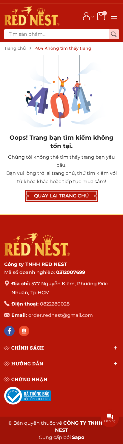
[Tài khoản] (86, 16)
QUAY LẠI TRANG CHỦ (61, 196)
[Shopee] (24, 331)
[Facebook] (9, 331)
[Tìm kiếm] (114, 34)
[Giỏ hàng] (101, 16)
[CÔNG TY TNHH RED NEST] (31, 16)
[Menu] (114, 16)
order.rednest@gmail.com (60, 315)
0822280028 (55, 304)
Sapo (78, 437)
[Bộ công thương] (27, 396)
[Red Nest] (37, 244)
